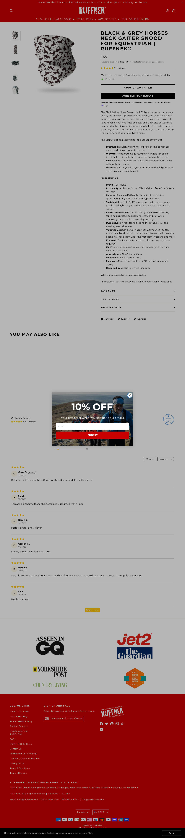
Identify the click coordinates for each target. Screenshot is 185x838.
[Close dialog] (129, 395)
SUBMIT (93, 435)
